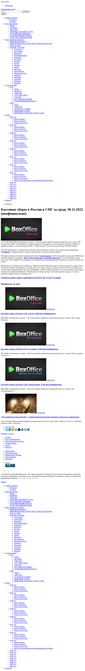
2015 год (13, 172)
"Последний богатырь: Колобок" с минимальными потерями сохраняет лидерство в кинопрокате (40, 417)
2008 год (13, 194)
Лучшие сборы (10, 85)
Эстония (17, 79)
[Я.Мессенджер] (6, 429)
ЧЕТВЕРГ (13, 28)
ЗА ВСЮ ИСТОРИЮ (22, 109)
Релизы (8, 437)
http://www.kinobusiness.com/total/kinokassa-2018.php (33, 180)
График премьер (11, 18)
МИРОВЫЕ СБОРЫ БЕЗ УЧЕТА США (29, 113)
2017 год (13, 157)
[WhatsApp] (25, 429)
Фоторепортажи (11, 453)
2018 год (13, 149)
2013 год (13, 184)
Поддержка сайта (24, 478)
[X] (19, 429)
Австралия (18, 49)
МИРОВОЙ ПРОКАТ (18, 42)
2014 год (13, 182)
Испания (17, 59)
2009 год (13, 192)
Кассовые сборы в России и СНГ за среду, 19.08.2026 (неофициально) (28, 314)
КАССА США (15, 46)
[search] (26, 11)
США (12, 103)
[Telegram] (16, 429)
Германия (17, 57)
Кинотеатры (10, 451)
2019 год (13, 141)
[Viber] (22, 429)
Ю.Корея (17, 81)
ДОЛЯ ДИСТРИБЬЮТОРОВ (21, 38)
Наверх (3, 482)
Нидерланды (19, 71)
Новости (8, 200)
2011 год (13, 188)
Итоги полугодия (20, 123)
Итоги (7, 115)
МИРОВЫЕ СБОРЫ (22, 111)
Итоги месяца (19, 119)
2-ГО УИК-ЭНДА (21, 95)
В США (13, 22)
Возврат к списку (7, 434)
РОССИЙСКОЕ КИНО (23, 99)
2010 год (13, 190)
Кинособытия (10, 457)
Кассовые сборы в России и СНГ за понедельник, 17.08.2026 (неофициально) (31, 385)
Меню (4, 14)
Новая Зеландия (20, 73)
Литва (16, 67)
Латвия (17, 65)
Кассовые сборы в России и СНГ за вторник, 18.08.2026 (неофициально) (29, 349)
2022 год (13, 117)
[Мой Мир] (28, 429)
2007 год (13, 196)
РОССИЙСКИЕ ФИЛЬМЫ (20, 34)
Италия (17, 61)
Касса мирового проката (14, 40)
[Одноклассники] (13, 429)
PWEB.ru (35, 478)
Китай (16, 63)
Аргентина (18, 51)
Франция (17, 77)
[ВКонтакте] (9, 429)
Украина (17, 75)
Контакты (9, 6)
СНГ (11, 87)
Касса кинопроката (12, 439)
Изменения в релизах (13, 455)
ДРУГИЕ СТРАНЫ (17, 47)
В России (13, 20)
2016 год (13, 165)
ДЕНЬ (12, 26)
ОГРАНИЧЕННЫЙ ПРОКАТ (21, 36)
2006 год (13, 198)
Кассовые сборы (11, 24)
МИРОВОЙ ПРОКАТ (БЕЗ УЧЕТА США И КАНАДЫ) (31, 44)
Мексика (17, 69)
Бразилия (17, 53)
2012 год (13, 186)
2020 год (13, 133)
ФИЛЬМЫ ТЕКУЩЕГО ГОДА (21, 32)
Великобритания (20, 55)
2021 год (13, 125)
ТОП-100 (17, 97)
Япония (17, 83)
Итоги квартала (20, 121)
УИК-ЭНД (14, 30)
